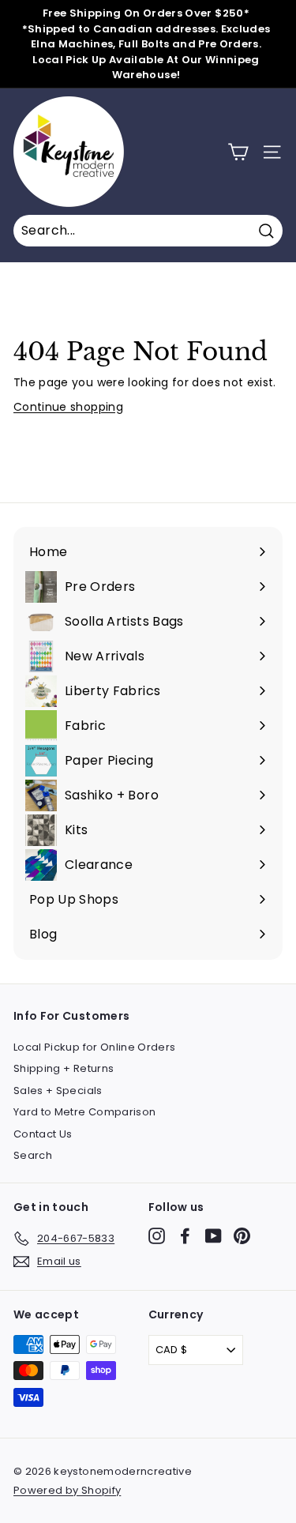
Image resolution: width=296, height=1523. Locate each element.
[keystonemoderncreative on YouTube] (213, 1236)
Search (32, 1155)
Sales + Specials (58, 1090)
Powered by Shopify (67, 1490)
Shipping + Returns (63, 1068)
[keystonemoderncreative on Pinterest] (242, 1236)
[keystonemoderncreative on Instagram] (156, 1236)
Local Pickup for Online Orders (94, 1047)
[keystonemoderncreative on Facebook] (185, 1236)
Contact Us (43, 1133)
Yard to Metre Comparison (84, 1111)
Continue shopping (68, 407)
